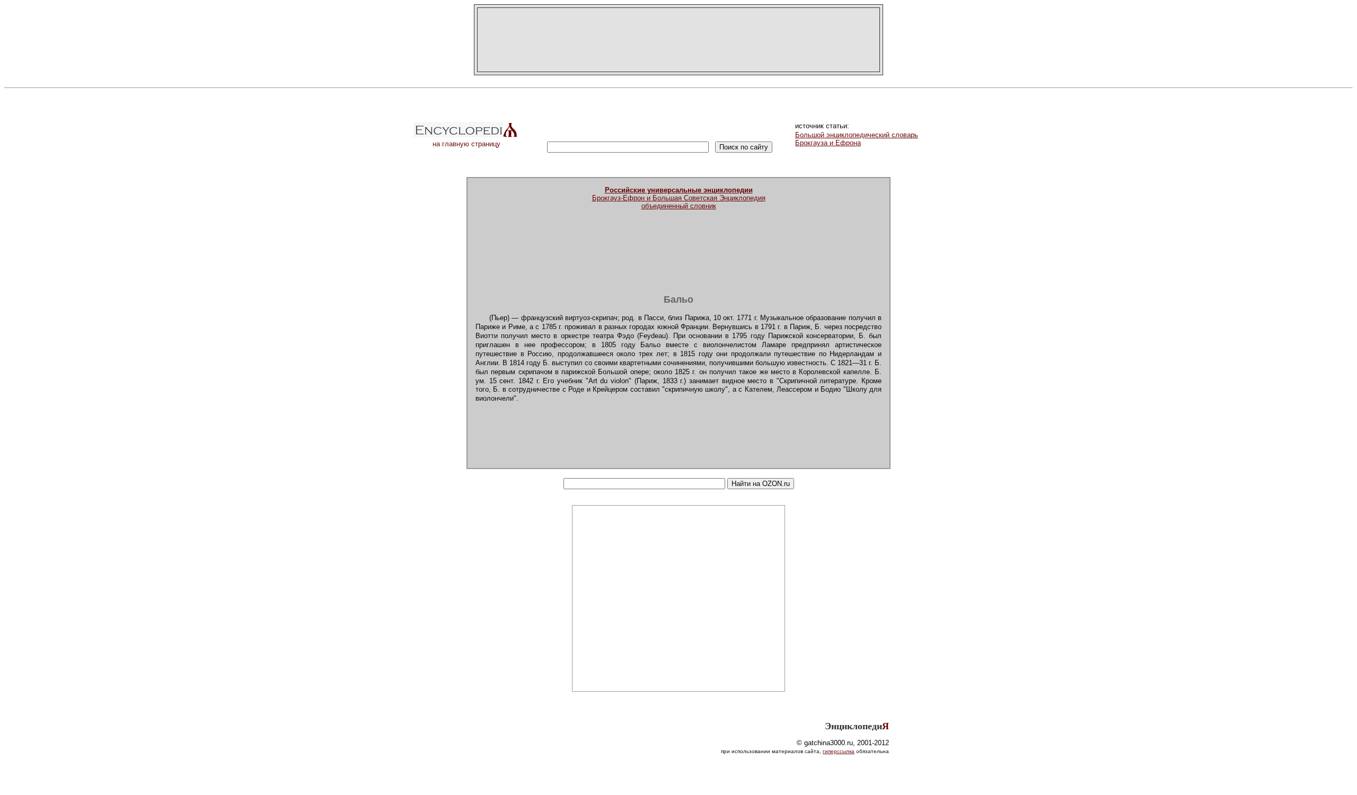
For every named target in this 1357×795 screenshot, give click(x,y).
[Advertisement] (678, 40)
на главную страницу (466, 144)
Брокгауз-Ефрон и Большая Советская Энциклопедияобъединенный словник (678, 198)
